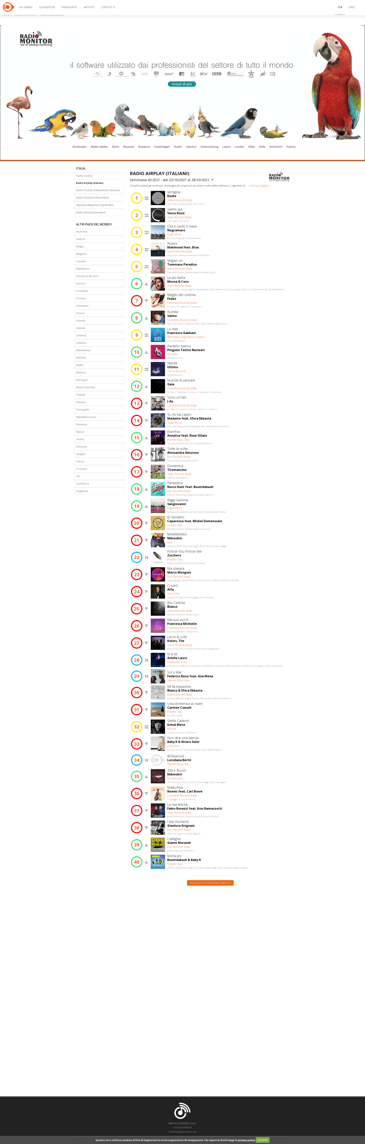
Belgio (80, 246)
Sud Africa (82, 483)
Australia (81, 231)
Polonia (80, 402)
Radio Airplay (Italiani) (89, 183)
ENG (352, 7)
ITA (340, 7)
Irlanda (80, 320)
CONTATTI (108, 7)
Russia (80, 431)
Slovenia (81, 446)
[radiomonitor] (279, 177)
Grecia (80, 313)
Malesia (81, 357)
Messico (81, 372)
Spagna (81, 454)
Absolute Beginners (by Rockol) (94, 205)
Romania (81, 424)
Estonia (80, 283)
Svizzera (81, 468)
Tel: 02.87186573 (182, 1127)
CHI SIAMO (25, 7)
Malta (79, 365)
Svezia (80, 461)
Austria (80, 239)
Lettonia (81, 335)
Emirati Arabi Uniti (87, 276)
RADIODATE (69, 7)
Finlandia (82, 291)
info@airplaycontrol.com (182, 1131)
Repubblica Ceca (86, 417)
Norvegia (82, 380)
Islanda (80, 328)
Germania (82, 305)
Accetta (263, 1140)
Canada (81, 261)
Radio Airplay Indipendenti (92, 197)
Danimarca (83, 268)
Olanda (80, 394)
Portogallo (82, 409)
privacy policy (246, 1140)
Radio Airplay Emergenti (91, 212)
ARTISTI (89, 7)
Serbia (80, 439)
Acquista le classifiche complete (210, 883)
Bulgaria (81, 253)
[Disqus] (210, 937)
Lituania (81, 342)
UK (78, 476)
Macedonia (83, 350)
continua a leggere (258, 185)
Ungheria (82, 491)
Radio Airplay (84, 175)
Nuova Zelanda (85, 387)
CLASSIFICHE (47, 7)
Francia (80, 298)
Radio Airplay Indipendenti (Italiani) (98, 190)
